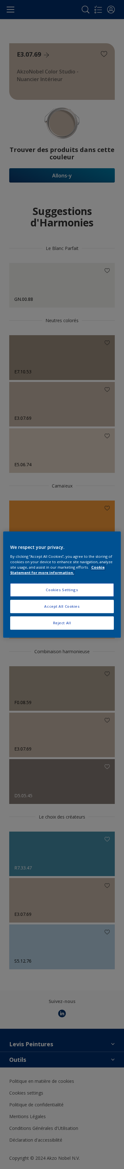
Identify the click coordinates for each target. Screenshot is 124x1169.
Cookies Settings (62, 589)
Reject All (62, 622)
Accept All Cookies (61, 606)
